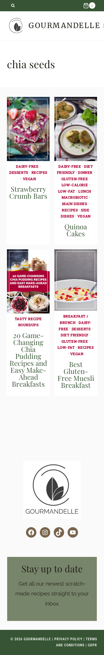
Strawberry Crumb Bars (28, 192)
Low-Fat (66, 191)
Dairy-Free (27, 166)
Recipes (39, 172)
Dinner (85, 172)
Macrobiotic (75, 197)
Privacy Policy (68, 639)
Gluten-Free (75, 178)
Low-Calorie (75, 184)
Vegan (29, 178)
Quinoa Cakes (75, 230)
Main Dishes (74, 203)
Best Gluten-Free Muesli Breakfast (75, 374)
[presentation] (28, 129)
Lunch (84, 191)
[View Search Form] (13, 5)
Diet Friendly (75, 335)
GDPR (92, 645)
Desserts (18, 172)
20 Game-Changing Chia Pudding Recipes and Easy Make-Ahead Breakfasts (28, 359)
